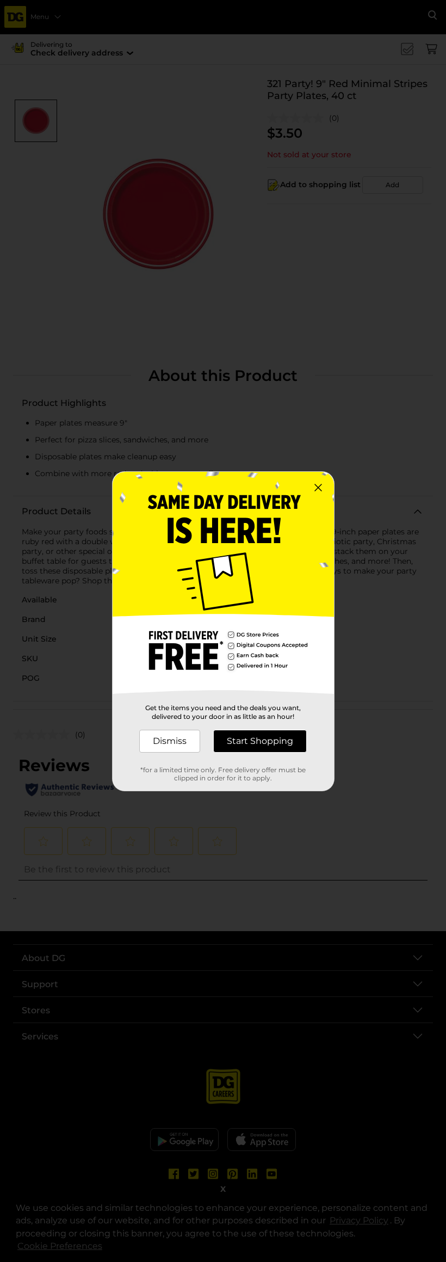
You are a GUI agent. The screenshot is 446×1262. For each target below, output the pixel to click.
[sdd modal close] (318, 488)
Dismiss (170, 741)
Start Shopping (260, 741)
